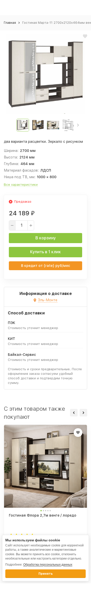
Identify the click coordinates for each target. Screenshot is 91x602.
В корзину (45, 238)
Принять (45, 573)
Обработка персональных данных (47, 564)
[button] (78, 125)
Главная (10, 23)
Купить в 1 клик (45, 251)
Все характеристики (21, 185)
